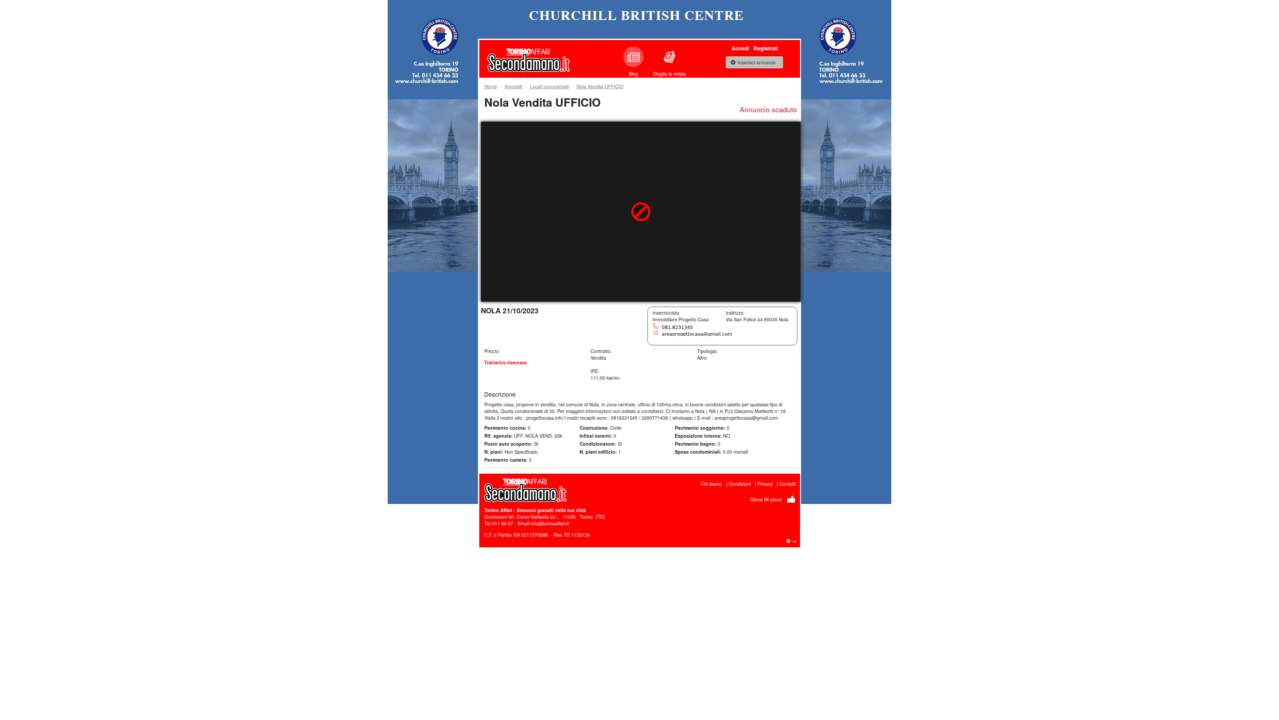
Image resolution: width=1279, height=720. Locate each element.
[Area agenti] (791, 540)
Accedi (740, 48)
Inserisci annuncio (757, 62)
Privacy (765, 483)
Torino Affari (498, 510)
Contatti (787, 483)
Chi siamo (711, 483)
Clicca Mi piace (766, 499)
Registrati (765, 48)
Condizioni (740, 483)
